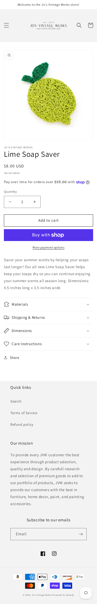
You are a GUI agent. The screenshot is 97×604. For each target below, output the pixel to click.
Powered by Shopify (63, 594)
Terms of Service (24, 413)
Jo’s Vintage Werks (42, 594)
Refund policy (21, 424)
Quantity (10, 191)
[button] (6, 25)
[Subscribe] (80, 534)
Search (16, 401)
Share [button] (14, 357)
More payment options (48, 247)
